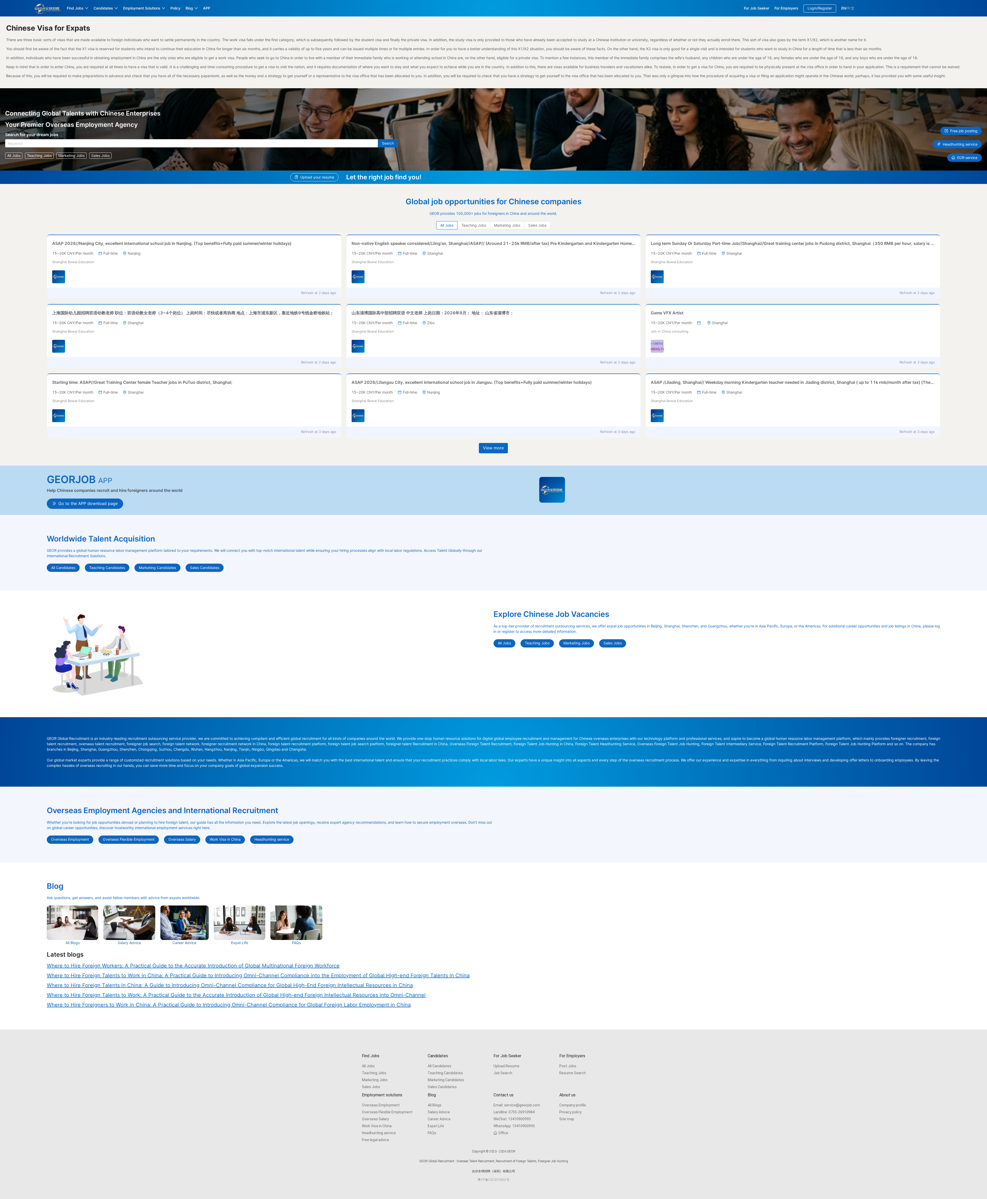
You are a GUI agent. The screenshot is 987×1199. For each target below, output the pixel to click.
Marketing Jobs (375, 1080)
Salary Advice (439, 1112)
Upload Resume (506, 1066)
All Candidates (439, 1066)
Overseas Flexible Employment (387, 1112)
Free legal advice (375, 1140)
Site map (566, 1119)
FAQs (432, 1133)
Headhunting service (379, 1133)
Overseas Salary (375, 1119)
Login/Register (820, 8)
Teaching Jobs (374, 1073)
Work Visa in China (377, 1126)
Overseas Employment (381, 1105)
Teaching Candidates (445, 1073)
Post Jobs (567, 1066)
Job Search (503, 1073)
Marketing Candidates (446, 1080)
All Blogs (435, 1105)
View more (493, 447)
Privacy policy (570, 1112)
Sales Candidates (442, 1087)
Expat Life (436, 1126)
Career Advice (439, 1119)
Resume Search (572, 1073)
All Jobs (368, 1066)
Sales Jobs (371, 1087)
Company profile (572, 1105)
